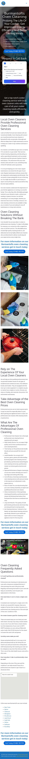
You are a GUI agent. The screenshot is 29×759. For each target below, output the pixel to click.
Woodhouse (7, 716)
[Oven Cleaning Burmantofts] (3, 3)
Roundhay (7, 726)
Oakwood (7, 711)
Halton (6, 722)
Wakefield (21, 756)
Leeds (17, 756)
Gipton (6, 709)
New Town (7, 707)
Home (26, 754)
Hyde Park (7, 720)
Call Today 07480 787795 (14, 51)
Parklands (7, 724)
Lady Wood (7, 718)
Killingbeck (7, 713)
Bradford (26, 756)
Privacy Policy (21, 754)
